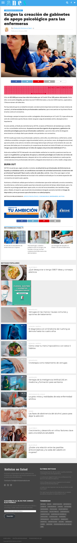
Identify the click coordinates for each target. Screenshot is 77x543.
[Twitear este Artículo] (27, 81)
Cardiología (53, 516)
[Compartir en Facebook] (16, 81)
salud (49, 504)
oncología (44, 516)
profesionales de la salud (62, 524)
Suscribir (10, 516)
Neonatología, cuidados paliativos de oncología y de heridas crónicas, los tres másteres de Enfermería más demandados (37, 249)
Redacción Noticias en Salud (23, 28)
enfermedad (45, 519)
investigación (57, 504)
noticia (61, 196)
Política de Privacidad (20, 538)
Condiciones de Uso (35, 538)
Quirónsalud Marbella (58, 514)
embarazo (64, 519)
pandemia (62, 516)
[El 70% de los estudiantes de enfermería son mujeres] (15, 243)
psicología (53, 509)
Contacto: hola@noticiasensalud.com (17, 480)
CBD (42, 526)
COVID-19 (43, 506)
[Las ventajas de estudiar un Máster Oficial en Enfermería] (62, 243)
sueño (43, 524)
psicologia (44, 511)
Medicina (49, 524)
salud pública (54, 511)
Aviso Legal (7, 538)
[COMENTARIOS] (60, 81)
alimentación (45, 514)
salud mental (63, 509)
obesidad (68, 521)
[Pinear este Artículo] (38, 81)
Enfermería (54, 196)
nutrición (67, 506)
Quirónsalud (64, 511)
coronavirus (44, 196)
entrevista (67, 504)
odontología (52, 521)
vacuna (61, 521)
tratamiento (55, 519)
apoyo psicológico (31, 196)
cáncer (60, 506)
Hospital (43, 521)
